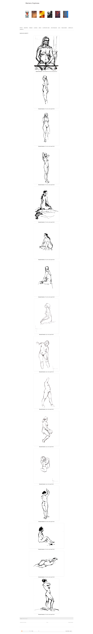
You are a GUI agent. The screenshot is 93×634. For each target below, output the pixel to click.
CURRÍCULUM (70, 27)
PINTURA (21, 27)
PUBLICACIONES (64, 27)
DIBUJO (40, 27)
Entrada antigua (70, 622)
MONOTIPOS (26, 27)
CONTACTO (21, 29)
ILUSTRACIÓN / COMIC (46, 27)
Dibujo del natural (25, 618)
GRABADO (30, 27)
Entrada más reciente (23, 622)
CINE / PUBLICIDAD (54, 27)
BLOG (59, 27)
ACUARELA (35, 27)
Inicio (47, 622)
